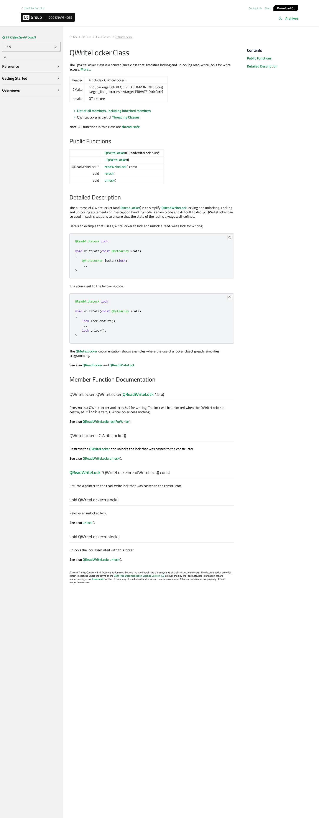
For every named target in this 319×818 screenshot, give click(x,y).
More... (86, 69)
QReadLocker (130, 207)
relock (109, 173)
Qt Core (86, 37)
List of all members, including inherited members (114, 110)
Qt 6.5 (73, 37)
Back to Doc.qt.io (35, 8)
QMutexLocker (86, 351)
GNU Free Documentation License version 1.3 (139, 576)
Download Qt (286, 8)
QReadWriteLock (174, 207)
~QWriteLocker (116, 159)
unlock (109, 180)
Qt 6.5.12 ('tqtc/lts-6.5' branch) (19, 37)
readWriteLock (116, 166)
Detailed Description (262, 66)
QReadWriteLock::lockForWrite (106, 421)
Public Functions (259, 58)
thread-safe (131, 126)
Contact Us (255, 8)
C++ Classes (103, 37)
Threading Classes (126, 117)
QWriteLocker (115, 152)
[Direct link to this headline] (113, 141)
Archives (291, 18)
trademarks (98, 579)
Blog (267, 8)
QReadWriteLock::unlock (101, 458)
